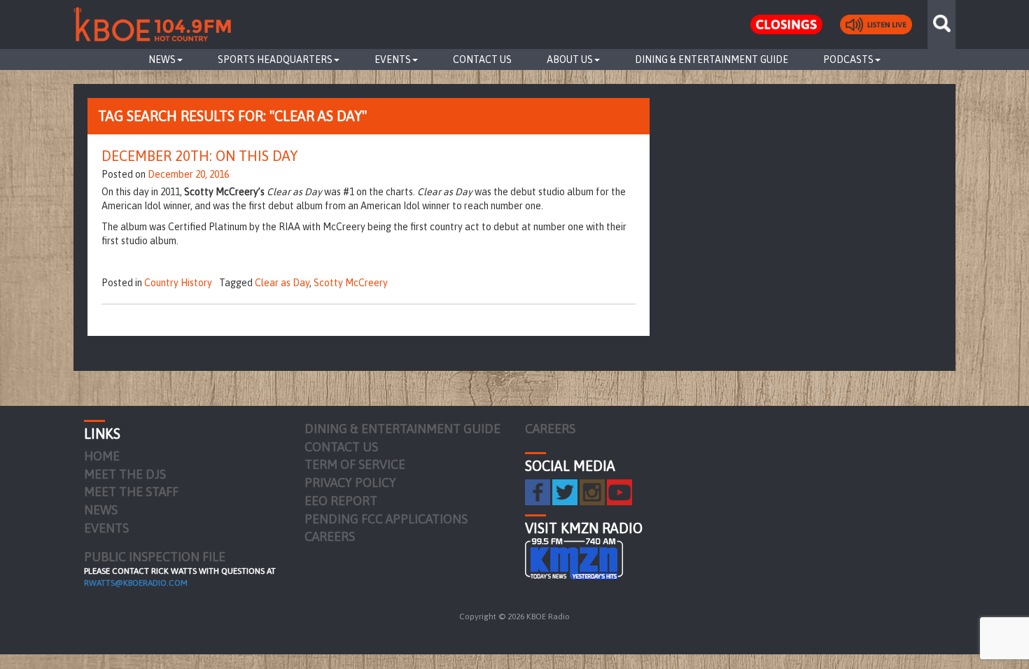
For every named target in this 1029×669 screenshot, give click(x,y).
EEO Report (340, 500)
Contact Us (482, 59)
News (162, 59)
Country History (178, 282)
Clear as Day (282, 282)
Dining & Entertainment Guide (711, 59)
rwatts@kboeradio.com (136, 583)
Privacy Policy (350, 482)
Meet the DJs (125, 474)
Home (102, 456)
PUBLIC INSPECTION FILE (154, 556)
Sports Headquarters (275, 59)
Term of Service (354, 464)
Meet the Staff (131, 491)
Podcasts (848, 59)
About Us (570, 59)
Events (392, 59)
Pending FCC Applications (386, 519)
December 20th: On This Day (200, 156)
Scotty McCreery (351, 282)
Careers (329, 536)
